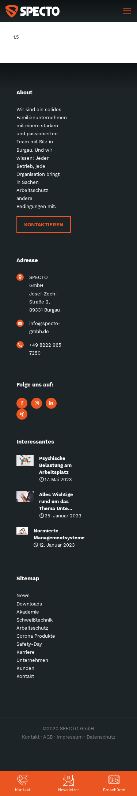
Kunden (25, 668)
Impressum (70, 737)
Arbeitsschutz (32, 628)
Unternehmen (32, 660)
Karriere (25, 652)
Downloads (29, 604)
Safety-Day (29, 644)
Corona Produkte (35, 636)
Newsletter (68, 790)
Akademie (27, 612)
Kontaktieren (43, 224)
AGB (48, 737)
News (23, 595)
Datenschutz (101, 737)
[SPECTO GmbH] (32, 11)
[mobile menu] (127, 11)
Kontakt (23, 790)
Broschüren (114, 790)
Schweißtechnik (34, 620)
